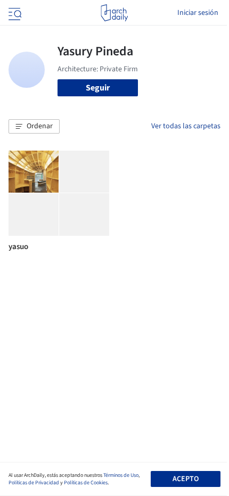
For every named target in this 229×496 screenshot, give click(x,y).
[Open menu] (13, 12)
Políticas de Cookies (86, 482)
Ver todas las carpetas (185, 126)
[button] (34, 126)
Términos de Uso (120, 475)
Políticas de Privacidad (34, 482)
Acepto (186, 479)
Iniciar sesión (197, 12)
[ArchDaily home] (114, 12)
